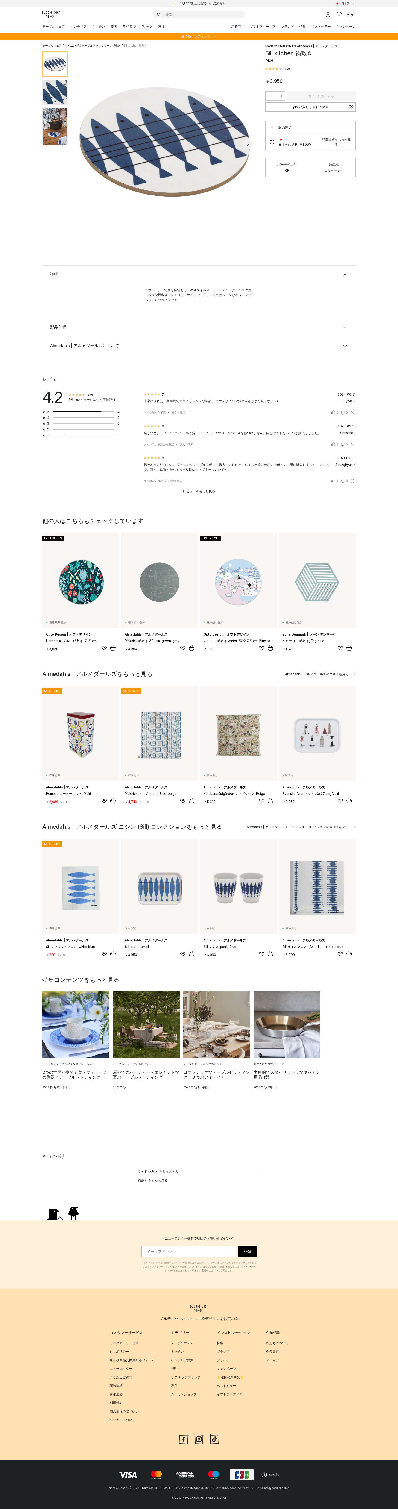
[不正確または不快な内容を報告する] (353, 412)
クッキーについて (122, 1420)
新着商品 (237, 26)
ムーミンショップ (184, 1394)
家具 (161, 26)
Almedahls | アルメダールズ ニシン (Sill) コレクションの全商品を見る (298, 827)
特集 (302, 26)
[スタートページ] (51, 14)
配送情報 (116, 1386)
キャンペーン (346, 26)
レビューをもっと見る (199, 491)
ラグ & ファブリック (137, 26)
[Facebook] (183, 1438)
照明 (114, 26)
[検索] (159, 14)
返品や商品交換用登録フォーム (132, 1360)
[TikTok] (214, 1438)
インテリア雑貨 (182, 1360)
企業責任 (272, 1351)
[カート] (350, 14)
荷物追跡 (116, 1394)
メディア (272, 1360)
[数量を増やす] (281, 96)
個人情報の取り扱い (124, 1411)
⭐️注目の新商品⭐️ (230, 1377)
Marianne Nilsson (278, 46)
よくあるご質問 (121, 1377)
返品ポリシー (119, 1351)
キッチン (98, 26)
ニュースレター (121, 1368)
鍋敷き (116, 45)
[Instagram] (199, 1438)
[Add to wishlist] (104, 648)
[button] (277, 69)
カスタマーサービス (124, 1343)
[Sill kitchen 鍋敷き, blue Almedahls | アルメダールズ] (165, 143)
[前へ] (83, 144)
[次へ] (247, 144)
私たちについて (277, 1343)
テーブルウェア (53, 26)
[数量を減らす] (268, 96)
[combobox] (345, 3)
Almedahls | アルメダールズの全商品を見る (317, 674)
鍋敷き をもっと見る (153, 1180)
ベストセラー (321, 26)
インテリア (78, 26)
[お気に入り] (339, 14)
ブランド (287, 26)
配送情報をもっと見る (336, 142)
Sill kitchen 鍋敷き (135, 45)
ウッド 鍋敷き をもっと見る (158, 1171)
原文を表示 (178, 412)
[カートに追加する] (113, 648)
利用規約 (116, 1403)
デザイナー (225, 1360)
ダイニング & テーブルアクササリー (87, 45)
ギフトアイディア (262, 26)
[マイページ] (328, 14)
